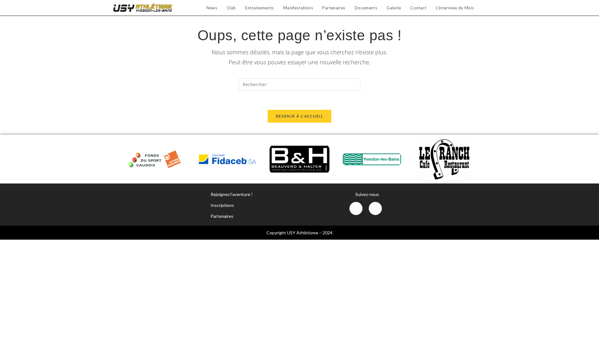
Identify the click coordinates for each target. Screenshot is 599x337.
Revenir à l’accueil (299, 116)
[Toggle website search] (485, 8)
